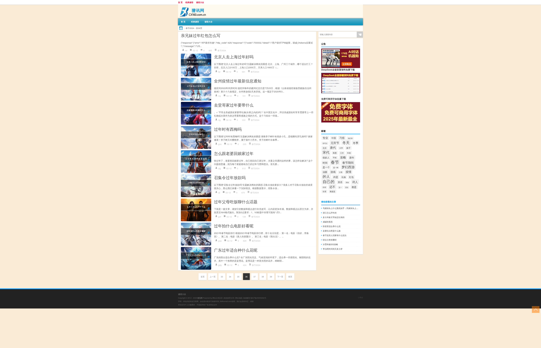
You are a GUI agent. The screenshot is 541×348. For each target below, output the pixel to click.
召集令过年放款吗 (230, 177)
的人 (326, 176)
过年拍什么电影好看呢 (233, 225)
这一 (340, 187)
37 (254, 276)
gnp (220, 240)
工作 (342, 153)
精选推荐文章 (229, 298)
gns (219, 144)
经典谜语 (189, 2)
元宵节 (335, 143)
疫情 (348, 172)
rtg (219, 120)
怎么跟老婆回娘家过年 (233, 153)
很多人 (326, 157)
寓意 (335, 152)
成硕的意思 (328, 221)
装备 (347, 182)
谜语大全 (200, 2)
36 (246, 276)
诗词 (324, 187)
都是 (354, 187)
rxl (186, 50)
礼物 (344, 177)
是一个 (326, 167)
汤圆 (325, 171)
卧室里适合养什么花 (332, 226)
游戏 (333, 172)
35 (238, 276)
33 (222, 276)
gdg (220, 265)
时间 (325, 162)
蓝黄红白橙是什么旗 (332, 230)
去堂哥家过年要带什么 (233, 105)
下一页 (280, 276)
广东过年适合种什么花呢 (235, 250)
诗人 (355, 182)
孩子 (348, 147)
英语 (340, 182)
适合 (346, 187)
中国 (333, 137)
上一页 (213, 276)
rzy (219, 95)
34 (230, 276)
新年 (351, 157)
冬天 (346, 142)
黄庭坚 (332, 191)
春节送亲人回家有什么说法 (334, 235)
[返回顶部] (535, 309)
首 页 (180, 2)
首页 (203, 276)
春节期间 (348, 162)
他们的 (350, 138)
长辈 (324, 191)
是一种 (335, 167)
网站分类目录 (217, 298)
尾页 (290, 276)
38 (263, 276)
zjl (219, 192)
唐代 (333, 147)
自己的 (328, 181)
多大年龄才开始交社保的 (333, 217)
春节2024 (222, 50)
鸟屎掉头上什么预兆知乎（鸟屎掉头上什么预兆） (341, 208)
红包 (351, 177)
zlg (219, 168)
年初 (349, 153)
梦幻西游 (348, 167)
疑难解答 (246, 298)
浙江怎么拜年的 (330, 212)
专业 (325, 138)
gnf (219, 216)
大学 (341, 148)
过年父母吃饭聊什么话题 (235, 201)
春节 (335, 162)
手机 (335, 157)
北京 (325, 147)
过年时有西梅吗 (228, 129)
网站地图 (238, 298)
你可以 (325, 143)
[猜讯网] (193, 5)
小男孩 (360, 297)
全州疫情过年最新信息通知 (237, 81)
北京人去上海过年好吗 (233, 56)
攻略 (343, 157)
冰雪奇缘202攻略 (330, 244)
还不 (332, 187)
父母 (340, 172)
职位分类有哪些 (330, 239)
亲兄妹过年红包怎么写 (200, 35)
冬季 (355, 143)
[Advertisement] (84, 328)
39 (271, 276)
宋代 (326, 152)
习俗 (342, 138)
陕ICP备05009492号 (258, 298)
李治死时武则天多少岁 (332, 248)
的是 (335, 177)
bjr (219, 71)
